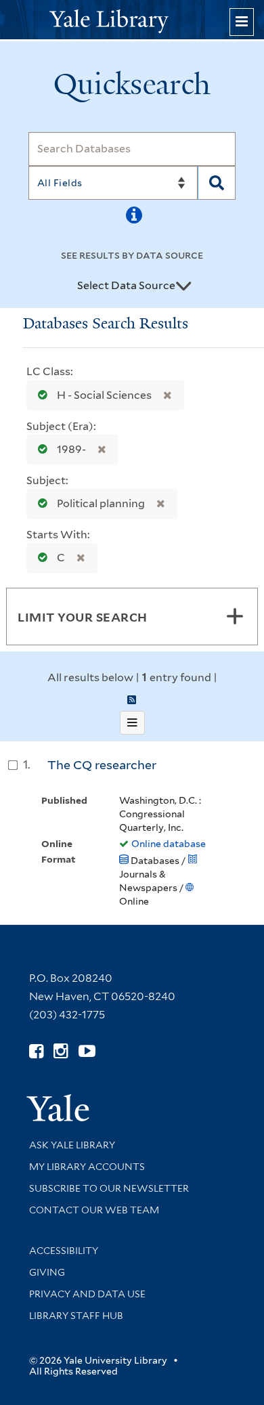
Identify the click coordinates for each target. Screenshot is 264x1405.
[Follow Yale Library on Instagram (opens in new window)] (60, 1051)
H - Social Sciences (104, 395)
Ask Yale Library (72, 1145)
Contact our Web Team (94, 1210)
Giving (47, 1272)
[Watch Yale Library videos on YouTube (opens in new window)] (87, 1051)
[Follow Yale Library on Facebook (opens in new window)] (36, 1051)
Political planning (101, 503)
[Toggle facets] (235, 616)
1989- (71, 449)
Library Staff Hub (76, 1315)
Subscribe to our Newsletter (109, 1188)
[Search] (217, 183)
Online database (168, 843)
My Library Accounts (87, 1166)
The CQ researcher (101, 765)
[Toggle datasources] (183, 286)
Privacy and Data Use (87, 1294)
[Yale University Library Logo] (132, 20)
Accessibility (63, 1250)
